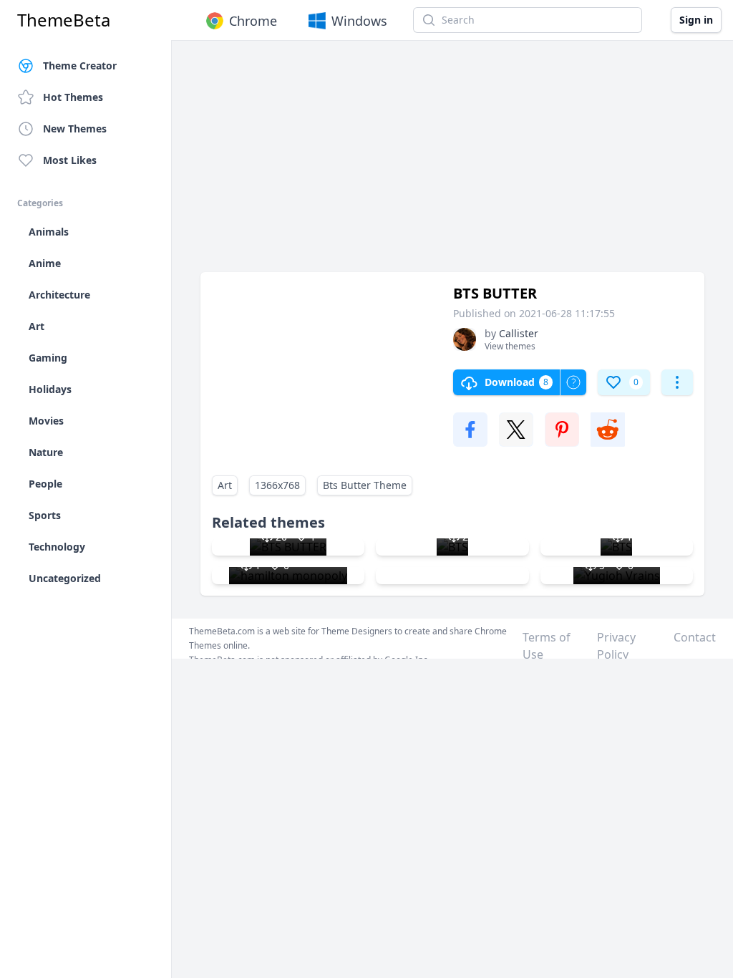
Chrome (253, 20)
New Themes (75, 128)
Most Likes (70, 160)
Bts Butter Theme (365, 485)
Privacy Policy (616, 645)
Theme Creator (80, 65)
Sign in (696, 19)
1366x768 (277, 485)
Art (225, 485)
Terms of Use (547, 645)
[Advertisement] (452, 163)
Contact (695, 637)
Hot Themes (73, 97)
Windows (359, 20)
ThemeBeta (63, 20)
